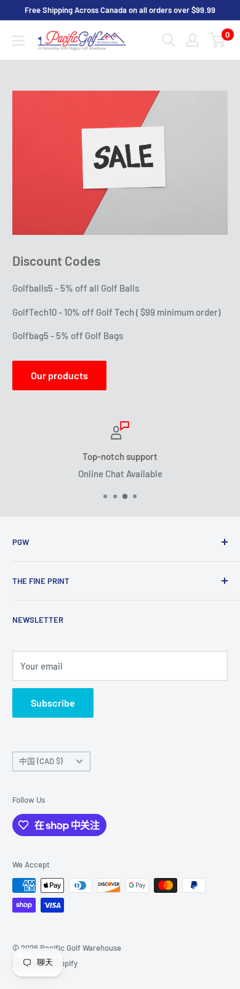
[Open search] (168, 40)
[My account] (192, 40)
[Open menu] (18, 41)
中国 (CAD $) (41, 761)
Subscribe (53, 702)
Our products (59, 375)
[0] (217, 40)
